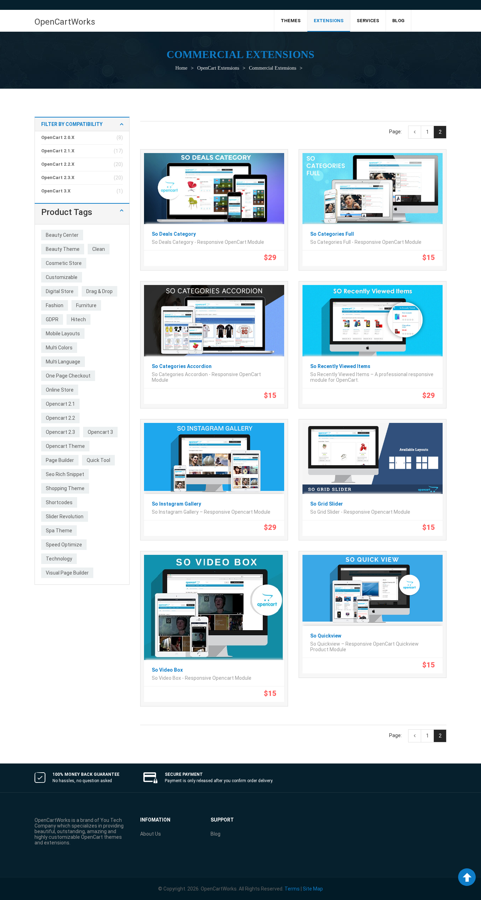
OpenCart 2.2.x (57, 164)
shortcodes (59, 502)
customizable (61, 277)
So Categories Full (332, 234)
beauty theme (63, 249)
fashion (54, 305)
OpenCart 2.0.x (57, 137)
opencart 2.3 (60, 432)
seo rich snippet (65, 474)
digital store (60, 291)
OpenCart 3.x (55, 191)
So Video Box (167, 670)
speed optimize (64, 544)
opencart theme (65, 446)
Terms (292, 889)
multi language (63, 362)
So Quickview (325, 636)
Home (181, 68)
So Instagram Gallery (176, 504)
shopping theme (65, 488)
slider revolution (64, 516)
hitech (78, 319)
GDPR (52, 319)
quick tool (98, 460)
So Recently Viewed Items (340, 366)
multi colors (59, 347)
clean (98, 249)
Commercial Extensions (272, 68)
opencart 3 (100, 432)
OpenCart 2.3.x (57, 177)
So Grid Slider (326, 504)
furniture (86, 305)
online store (60, 390)
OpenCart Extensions (218, 68)
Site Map (313, 889)
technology (59, 559)
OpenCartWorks (65, 22)
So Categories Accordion (182, 366)
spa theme (59, 530)
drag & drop (99, 291)
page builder (60, 460)
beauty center (62, 235)
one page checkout (68, 376)
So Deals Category (174, 234)
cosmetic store (64, 263)
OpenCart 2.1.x (57, 150)
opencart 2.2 (60, 418)
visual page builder (67, 573)
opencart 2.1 (60, 404)
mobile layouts (63, 333)
